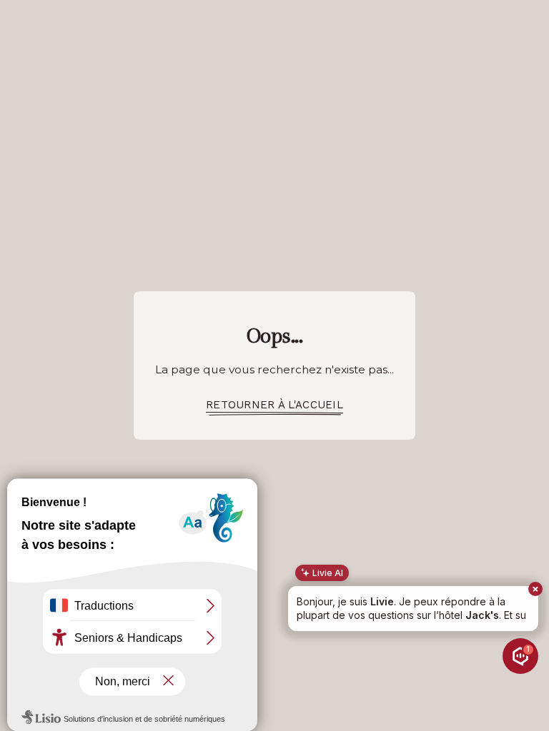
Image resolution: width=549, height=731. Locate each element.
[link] (274, 405)
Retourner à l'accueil (274, 404)
